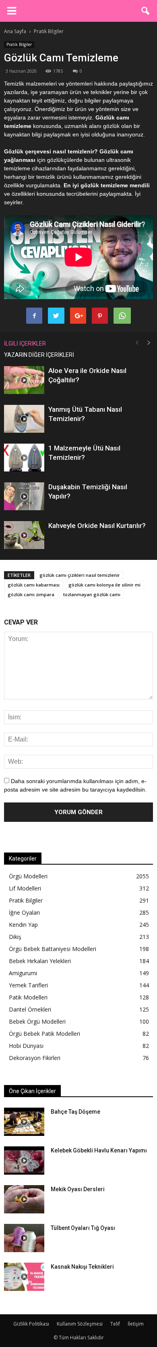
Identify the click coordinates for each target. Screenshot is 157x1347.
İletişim (136, 1323)
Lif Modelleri (25, 888)
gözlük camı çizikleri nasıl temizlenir (79, 575)
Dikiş (15, 937)
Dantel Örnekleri (30, 1009)
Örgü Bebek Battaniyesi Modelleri (52, 949)
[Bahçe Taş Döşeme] (24, 1122)
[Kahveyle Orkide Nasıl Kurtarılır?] (24, 535)
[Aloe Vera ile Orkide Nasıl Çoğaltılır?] (24, 380)
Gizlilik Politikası (31, 1323)
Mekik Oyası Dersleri (78, 1189)
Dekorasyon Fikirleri (34, 1058)
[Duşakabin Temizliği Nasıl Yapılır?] (24, 496)
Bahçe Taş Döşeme (75, 1111)
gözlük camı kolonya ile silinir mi (104, 585)
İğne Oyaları (24, 912)
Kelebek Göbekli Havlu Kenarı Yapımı (99, 1150)
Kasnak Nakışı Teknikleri (82, 1266)
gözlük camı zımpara (31, 594)
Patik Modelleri (28, 997)
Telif (115, 1323)
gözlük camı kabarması (34, 585)
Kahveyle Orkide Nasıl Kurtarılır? (97, 526)
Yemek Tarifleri (28, 985)
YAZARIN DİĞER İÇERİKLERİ (39, 355)
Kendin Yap (23, 924)
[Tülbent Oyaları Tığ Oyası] (24, 1238)
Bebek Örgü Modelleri (37, 1021)
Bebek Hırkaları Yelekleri (40, 961)
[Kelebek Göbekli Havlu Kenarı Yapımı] (24, 1160)
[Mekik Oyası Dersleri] (24, 1199)
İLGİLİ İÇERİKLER (25, 343)
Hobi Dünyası (26, 1046)
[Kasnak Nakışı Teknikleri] (24, 1277)
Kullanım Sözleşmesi (80, 1323)
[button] (145, 11)
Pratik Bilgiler (19, 44)
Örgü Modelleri (28, 876)
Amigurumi (23, 973)
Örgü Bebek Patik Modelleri (44, 1033)
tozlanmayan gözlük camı (91, 594)
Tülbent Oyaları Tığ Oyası (83, 1228)
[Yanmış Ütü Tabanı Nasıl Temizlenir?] (24, 419)
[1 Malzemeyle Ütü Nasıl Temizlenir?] (24, 457)
